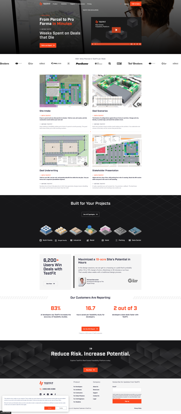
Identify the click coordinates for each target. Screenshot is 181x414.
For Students (77, 402)
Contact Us (96, 396)
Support (95, 393)
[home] (45, 4)
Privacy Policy (117, 398)
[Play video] (85, 104)
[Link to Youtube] (51, 394)
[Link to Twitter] (44, 394)
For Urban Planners (79, 396)
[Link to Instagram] (47, 394)
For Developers (78, 386)
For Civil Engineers (79, 399)
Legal (94, 399)
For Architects (78, 389)
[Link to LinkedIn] (40, 394)
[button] (55, 4)
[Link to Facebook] (55, 394)
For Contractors (78, 393)
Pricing (89, 4)
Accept (49, 408)
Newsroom (96, 389)
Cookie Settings (5, 412)
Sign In (127, 4)
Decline (61, 408)
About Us (95, 386)
